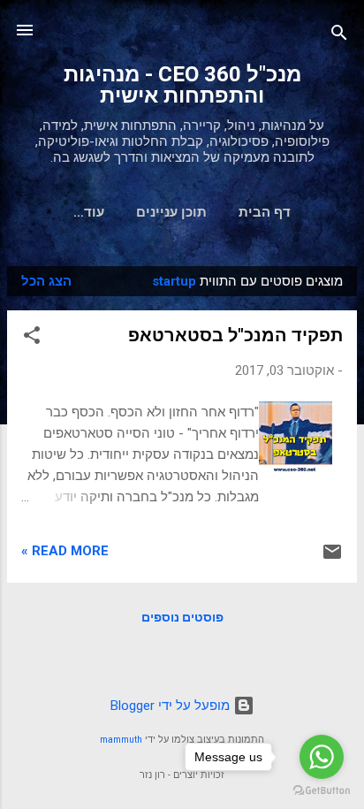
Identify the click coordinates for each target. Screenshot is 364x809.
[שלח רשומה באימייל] (332, 558)
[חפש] (339, 36)
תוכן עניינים (171, 212)
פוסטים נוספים (182, 617)
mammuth (121, 739)
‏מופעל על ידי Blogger (171, 706)
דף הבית (265, 212)
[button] (31, 338)
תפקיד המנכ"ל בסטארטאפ (235, 335)
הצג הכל (46, 281)
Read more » (65, 551)
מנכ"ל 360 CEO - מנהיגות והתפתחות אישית (182, 85)
